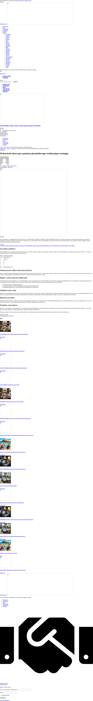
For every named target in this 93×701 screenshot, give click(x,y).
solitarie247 (6, 130)
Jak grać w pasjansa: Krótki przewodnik (8, 485)
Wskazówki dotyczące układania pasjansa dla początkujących (12, 536)
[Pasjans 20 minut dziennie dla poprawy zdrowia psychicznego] (5, 449)
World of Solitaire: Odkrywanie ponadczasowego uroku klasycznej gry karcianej (16, 435)
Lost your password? (5, 700)
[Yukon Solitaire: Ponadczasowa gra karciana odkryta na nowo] (5, 567)
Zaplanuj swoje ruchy (50, 245)
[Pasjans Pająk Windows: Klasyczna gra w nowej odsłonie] (5, 398)
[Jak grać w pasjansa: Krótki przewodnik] (5, 483)
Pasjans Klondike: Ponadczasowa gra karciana (9, 384)
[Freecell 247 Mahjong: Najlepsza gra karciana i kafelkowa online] (5, 365)
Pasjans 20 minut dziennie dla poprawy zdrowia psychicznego (12, 452)
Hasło (1, 692)
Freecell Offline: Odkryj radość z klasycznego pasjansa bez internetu (20, 125)
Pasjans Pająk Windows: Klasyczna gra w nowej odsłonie (11, 401)
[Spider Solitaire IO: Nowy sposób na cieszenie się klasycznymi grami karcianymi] (5, 516)
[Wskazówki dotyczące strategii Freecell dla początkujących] (5, 348)
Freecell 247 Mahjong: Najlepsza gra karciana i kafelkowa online (13, 367)
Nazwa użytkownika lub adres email (8, 689)
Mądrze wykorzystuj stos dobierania (37, 245)
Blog (1, 387)
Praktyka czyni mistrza (69, 245)
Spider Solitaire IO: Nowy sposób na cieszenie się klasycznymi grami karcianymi (16, 519)
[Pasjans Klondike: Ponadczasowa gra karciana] (5, 382)
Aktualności (3, 353)
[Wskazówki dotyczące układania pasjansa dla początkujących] (5, 533)
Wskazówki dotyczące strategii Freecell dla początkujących (12, 351)
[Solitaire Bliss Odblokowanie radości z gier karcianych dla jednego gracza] (5, 415)
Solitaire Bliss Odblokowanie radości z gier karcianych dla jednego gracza (15, 418)
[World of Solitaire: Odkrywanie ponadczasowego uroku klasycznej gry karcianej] (5, 432)
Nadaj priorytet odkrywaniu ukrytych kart (19, 245)
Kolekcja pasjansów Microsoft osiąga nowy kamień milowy (12, 502)
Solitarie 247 (3, 73)
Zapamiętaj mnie (5, 695)
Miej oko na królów (59, 245)
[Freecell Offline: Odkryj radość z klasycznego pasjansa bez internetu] (22, 122)
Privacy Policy (19, 0)
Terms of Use (28, 0)
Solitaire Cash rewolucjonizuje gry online (8, 553)
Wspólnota (2, 455)
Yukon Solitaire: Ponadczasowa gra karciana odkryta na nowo (13, 570)
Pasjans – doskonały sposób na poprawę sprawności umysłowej (13, 469)
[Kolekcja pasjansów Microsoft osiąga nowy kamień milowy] (5, 499)
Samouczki (2, 149)
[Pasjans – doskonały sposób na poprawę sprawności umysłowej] (5, 466)
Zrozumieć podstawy (5, 245)
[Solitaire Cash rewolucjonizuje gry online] (5, 550)
